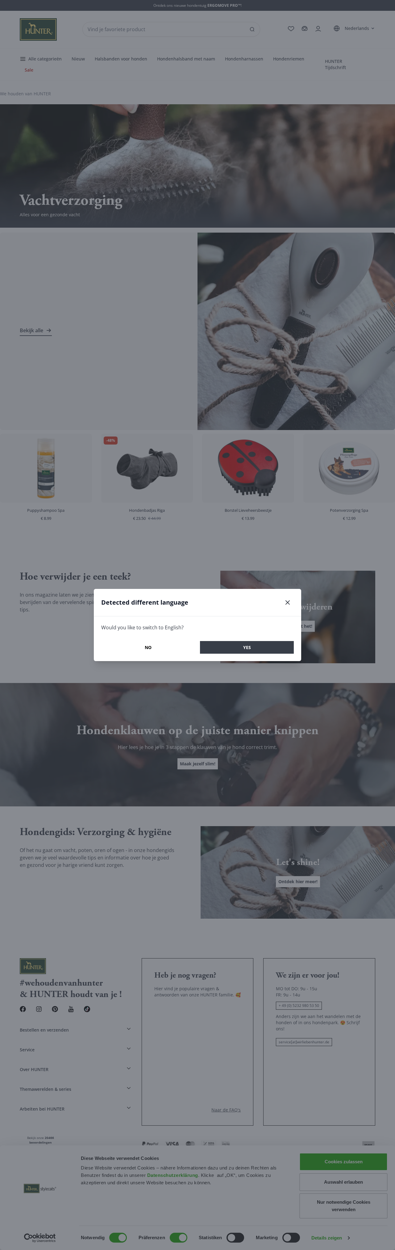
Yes (247, 647)
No (148, 647)
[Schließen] (287, 602)
